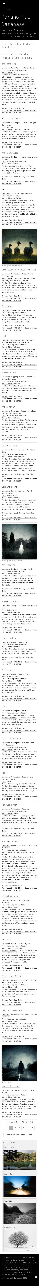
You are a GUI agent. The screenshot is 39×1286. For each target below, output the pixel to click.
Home (4, 44)
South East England (21, 44)
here (23, 1274)
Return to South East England (19, 1135)
